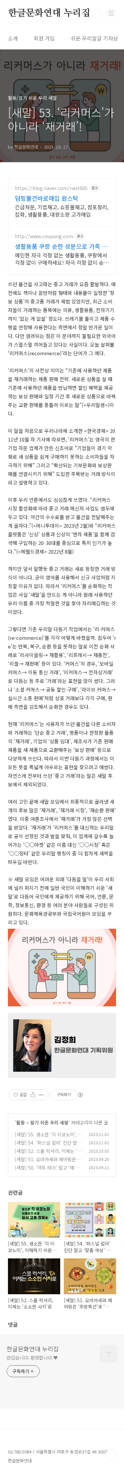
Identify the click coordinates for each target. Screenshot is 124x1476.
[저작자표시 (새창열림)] (80, 1095)
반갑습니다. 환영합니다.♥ (32, 1357)
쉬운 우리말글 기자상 (94, 38)
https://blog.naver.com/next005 (51, 188)
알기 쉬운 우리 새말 (49, 1122)
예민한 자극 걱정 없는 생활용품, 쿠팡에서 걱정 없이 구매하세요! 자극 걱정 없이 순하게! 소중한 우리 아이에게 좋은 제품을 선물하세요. (62, 258)
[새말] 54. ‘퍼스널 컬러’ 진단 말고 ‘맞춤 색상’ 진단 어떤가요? (48, 1146)
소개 (13, 38)
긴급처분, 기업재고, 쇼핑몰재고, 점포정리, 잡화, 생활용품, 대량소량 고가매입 (61, 210)
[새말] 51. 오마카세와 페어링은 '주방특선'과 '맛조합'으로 (45, 1163)
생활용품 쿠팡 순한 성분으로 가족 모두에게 (61, 246)
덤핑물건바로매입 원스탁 (46, 198)
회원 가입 (44, 38)
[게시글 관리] (41, 1095)
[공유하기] (33, 1095)
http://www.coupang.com (44, 236)
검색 (96, 13)
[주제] (111, 13)
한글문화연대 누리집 (49, 13)
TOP (110, 1454)
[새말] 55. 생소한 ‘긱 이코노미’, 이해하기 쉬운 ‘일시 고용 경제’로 (49, 1138)
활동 (20, 1122)
